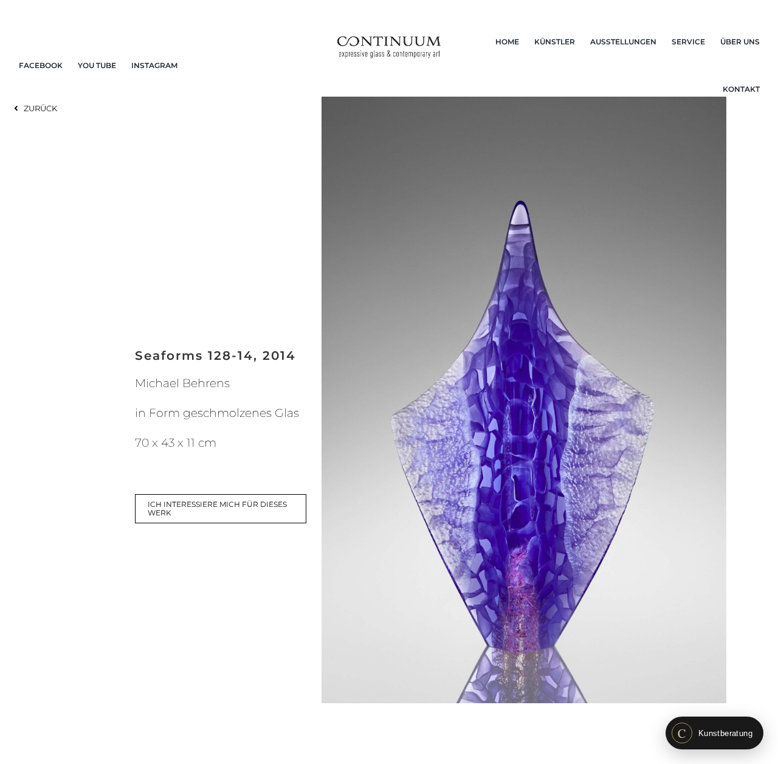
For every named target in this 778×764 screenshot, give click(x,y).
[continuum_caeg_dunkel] (389, 41)
